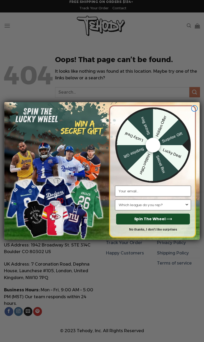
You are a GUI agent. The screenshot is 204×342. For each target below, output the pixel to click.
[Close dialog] (195, 108)
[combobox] (152, 205)
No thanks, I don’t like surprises (153, 229)
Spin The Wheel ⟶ (153, 219)
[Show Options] (187, 205)
